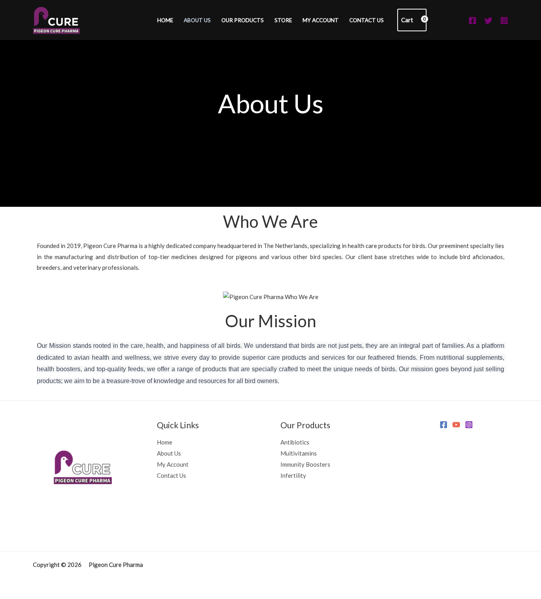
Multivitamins (298, 453)
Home (165, 20)
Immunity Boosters (305, 464)
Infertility (293, 475)
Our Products (242, 20)
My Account (321, 20)
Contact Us (366, 20)
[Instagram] (504, 21)
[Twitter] (488, 21)
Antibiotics (294, 442)
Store (283, 20)
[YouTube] (456, 425)
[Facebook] (472, 21)
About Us (197, 20)
